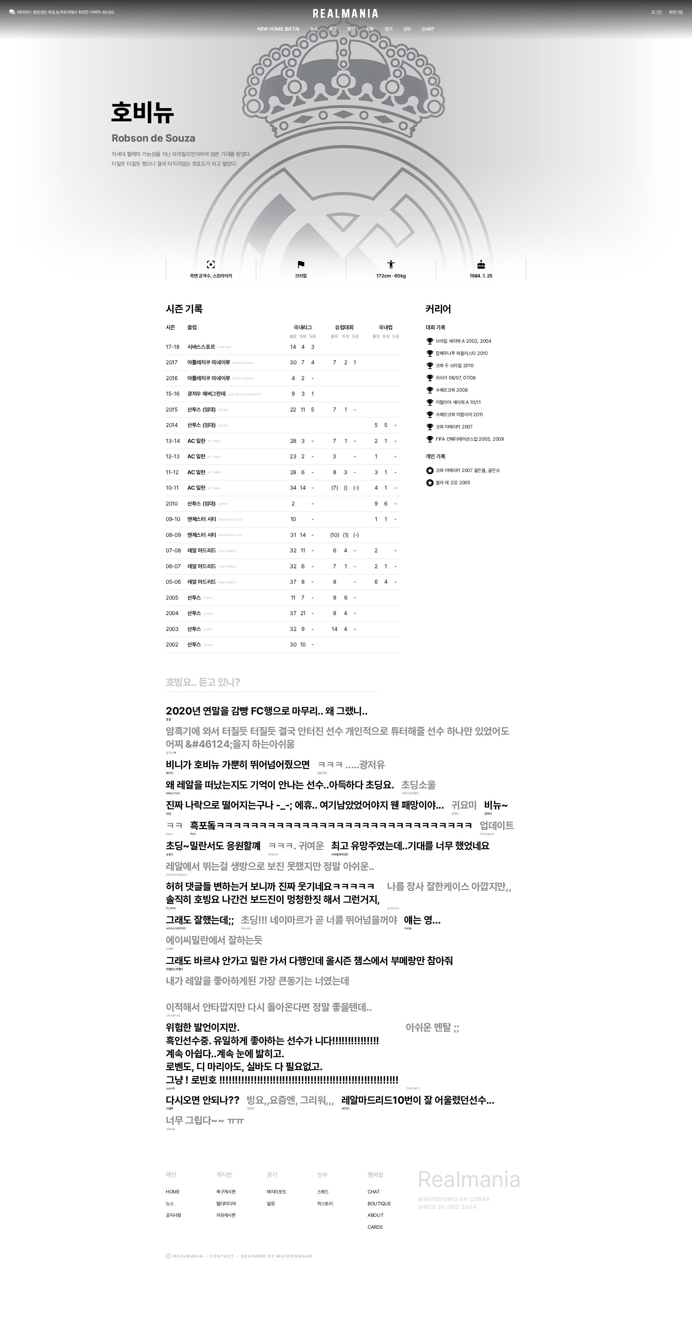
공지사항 (173, 1215)
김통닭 (250, 1108)
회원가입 (676, 12)
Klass (169, 834)
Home (173, 1191)
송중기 (169, 854)
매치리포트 (276, 1191)
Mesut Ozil (172, 793)
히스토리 (325, 1203)
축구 (333, 29)
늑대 (192, 834)
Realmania (346, 13)
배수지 (169, 773)
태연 (168, 813)
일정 (270, 1203)
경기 (388, 29)
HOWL (346, 1108)
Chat (428, 29)
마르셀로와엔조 (340, 854)
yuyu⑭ (170, 1088)
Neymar (246, 928)
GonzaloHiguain (176, 874)
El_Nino (171, 908)
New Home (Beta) (278, 29)
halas (408, 928)
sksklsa (170, 1129)
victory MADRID (176, 928)
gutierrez (393, 908)
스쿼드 (323, 1191)
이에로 (169, 949)
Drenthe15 (413, 1088)
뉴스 (314, 29)
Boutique (379, 1203)
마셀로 (169, 1108)
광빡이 (455, 813)
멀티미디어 (226, 1203)
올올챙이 (322, 773)
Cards (375, 1227)
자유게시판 (226, 1215)
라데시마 (273, 854)
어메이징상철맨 (410, 793)
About (375, 1215)
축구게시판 (226, 1191)
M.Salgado (487, 834)
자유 (370, 29)
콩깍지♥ (171, 753)
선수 (407, 29)
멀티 (351, 29)
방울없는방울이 (174, 969)
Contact (222, 1256)
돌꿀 (168, 719)
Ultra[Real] (173, 1015)
